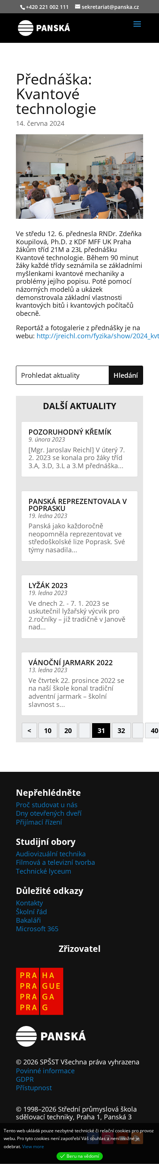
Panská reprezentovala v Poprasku (77, 505)
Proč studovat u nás (47, 804)
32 (121, 730)
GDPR (25, 1079)
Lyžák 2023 (48, 585)
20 (68, 730)
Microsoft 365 (37, 928)
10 (47, 730)
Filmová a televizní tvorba (55, 862)
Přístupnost (34, 1087)
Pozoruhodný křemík (69, 432)
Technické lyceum (43, 871)
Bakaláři (28, 920)
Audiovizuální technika (51, 853)
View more (33, 1146)
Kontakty (29, 902)
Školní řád (31, 911)
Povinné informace (45, 1070)
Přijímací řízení (39, 822)
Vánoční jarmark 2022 (70, 662)
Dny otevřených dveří (49, 813)
